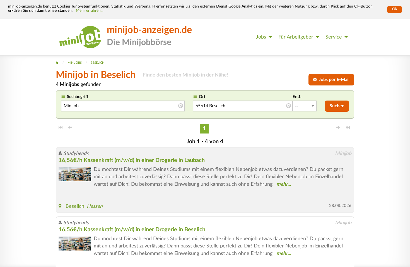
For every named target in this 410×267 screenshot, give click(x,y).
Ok (394, 9)
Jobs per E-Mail (333, 79)
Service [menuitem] (333, 37)
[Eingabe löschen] (180, 106)
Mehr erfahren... (89, 11)
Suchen (337, 106)
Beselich (75, 206)
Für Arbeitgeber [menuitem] (295, 37)
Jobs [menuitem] (261, 37)
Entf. (297, 97)
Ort (202, 97)
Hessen (95, 206)
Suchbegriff (77, 97)
